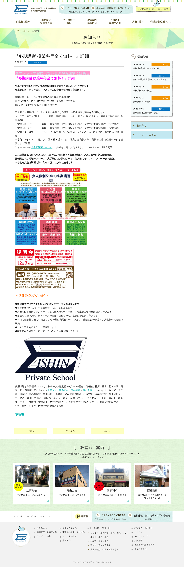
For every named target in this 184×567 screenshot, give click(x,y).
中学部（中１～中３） (100, 541)
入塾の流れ (42, 528)
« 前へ (30, 431)
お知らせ (144, 9)
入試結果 (138, 540)
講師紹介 (67, 540)
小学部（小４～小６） (100, 537)
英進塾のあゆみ (70, 528)
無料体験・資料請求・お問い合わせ (113, 8)
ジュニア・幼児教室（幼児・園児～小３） (109, 533)
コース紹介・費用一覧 (100, 528)
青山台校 (87, 390)
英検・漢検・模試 (160, 9)
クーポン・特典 (44, 536)
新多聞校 (64, 390)
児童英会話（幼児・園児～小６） (105, 549)
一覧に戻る (69, 431)
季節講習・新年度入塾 (47, 532)
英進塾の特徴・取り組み (74, 532)
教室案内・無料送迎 (143, 528)
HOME (19, 516)
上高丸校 (52, 390)
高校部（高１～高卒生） (101, 545)
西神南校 (75, 390)
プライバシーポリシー (40, 516)
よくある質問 (140, 548)
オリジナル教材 (70, 536)
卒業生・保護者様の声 (144, 544)
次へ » (107, 431)
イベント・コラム (146, 134)
